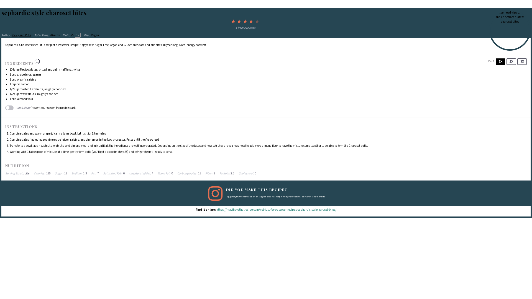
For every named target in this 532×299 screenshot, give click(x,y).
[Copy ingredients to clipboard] (37, 61)
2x (511, 61)
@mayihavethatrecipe (241, 196)
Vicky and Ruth (21, 35)
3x (522, 61)
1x (500, 61)
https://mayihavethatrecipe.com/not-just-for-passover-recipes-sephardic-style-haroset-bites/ (276, 210)
